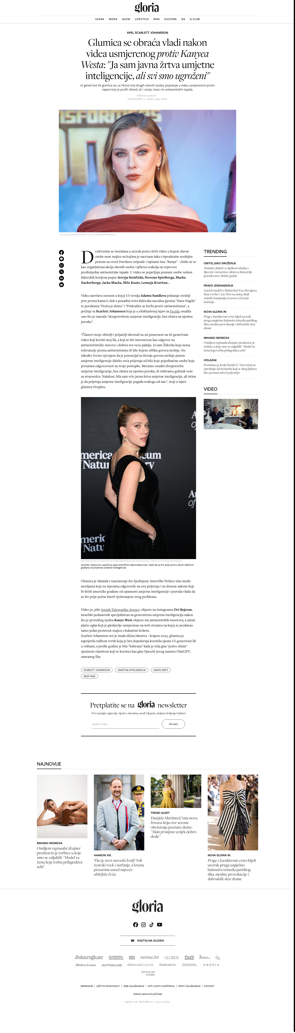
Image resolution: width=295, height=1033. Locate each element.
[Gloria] (147, 7)
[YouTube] (159, 924)
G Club (195, 19)
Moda (113, 19)
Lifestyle (142, 19)
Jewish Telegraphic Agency (120, 609)
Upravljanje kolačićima (147, 994)
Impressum (87, 986)
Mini (156, 19)
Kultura (170, 19)
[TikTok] (151, 924)
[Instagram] (143, 924)
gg (183, 19)
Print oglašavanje (189, 986)
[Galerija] (147, 171)
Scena (99, 19)
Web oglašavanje (133, 986)
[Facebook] (135, 924)
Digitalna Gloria (150, 940)
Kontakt (209, 986)
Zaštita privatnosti (108, 986)
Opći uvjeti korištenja (161, 986)
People (175, 311)
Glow (126, 19)
